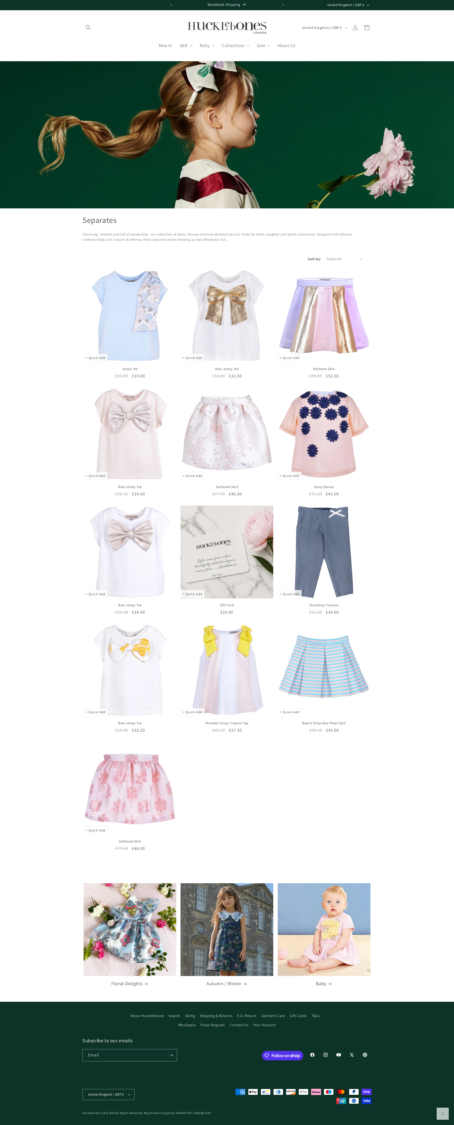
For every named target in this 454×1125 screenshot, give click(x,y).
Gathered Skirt (227, 487)
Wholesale (187, 1025)
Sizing (190, 1015)
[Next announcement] (283, 5)
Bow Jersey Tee (227, 369)
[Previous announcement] (171, 5)
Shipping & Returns (216, 1015)
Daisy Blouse (324, 487)
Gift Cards (298, 1015)
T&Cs (316, 1015)
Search (174, 1015)
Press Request (213, 1025)
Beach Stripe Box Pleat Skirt (324, 723)
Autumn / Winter (224, 983)
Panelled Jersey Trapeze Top (227, 723)
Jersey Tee (130, 369)
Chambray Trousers (324, 605)
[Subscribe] (171, 1055)
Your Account (264, 1025)
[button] (88, 27)
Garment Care (273, 1015)
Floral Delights (126, 983)
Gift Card (227, 605)
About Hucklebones (147, 1015)
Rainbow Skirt (324, 369)
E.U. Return (246, 1015)
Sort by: (314, 258)
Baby (321, 983)
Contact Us (239, 1025)
